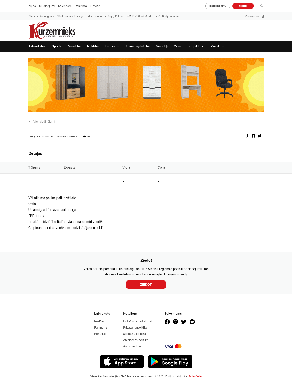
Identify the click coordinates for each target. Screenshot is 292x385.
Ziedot (146, 284)
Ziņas (32, 6)
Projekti (194, 46)
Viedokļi (162, 46)
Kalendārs (65, 6)
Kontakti (100, 334)
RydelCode (195, 376)
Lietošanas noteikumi (137, 321)
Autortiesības (132, 346)
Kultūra (110, 46)
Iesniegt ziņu (217, 6)
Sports (57, 46)
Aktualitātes (37, 46)
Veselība (74, 46)
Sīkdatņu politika (134, 334)
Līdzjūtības (47, 136)
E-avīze (95, 6)
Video (178, 46)
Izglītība (93, 46)
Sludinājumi (47, 6)
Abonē (243, 6)
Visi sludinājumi (44, 122)
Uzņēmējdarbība (138, 46)
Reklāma (81, 6)
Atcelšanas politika (135, 340)
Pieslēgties (252, 16)
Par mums (101, 327)
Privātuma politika (135, 327)
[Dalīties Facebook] (253, 137)
